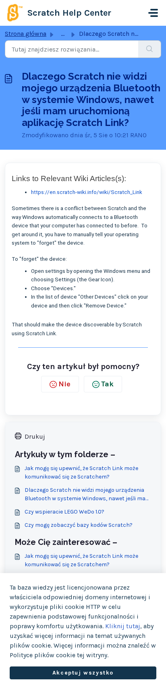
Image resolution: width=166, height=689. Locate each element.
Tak (107, 384)
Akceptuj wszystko (83, 672)
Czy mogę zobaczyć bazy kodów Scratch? (79, 525)
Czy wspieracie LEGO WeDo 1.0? (64, 511)
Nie (64, 384)
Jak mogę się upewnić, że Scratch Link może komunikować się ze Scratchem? (81, 472)
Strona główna (25, 33)
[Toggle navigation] (153, 13)
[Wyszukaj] (149, 49)
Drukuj (35, 436)
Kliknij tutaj (122, 626)
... (62, 33)
